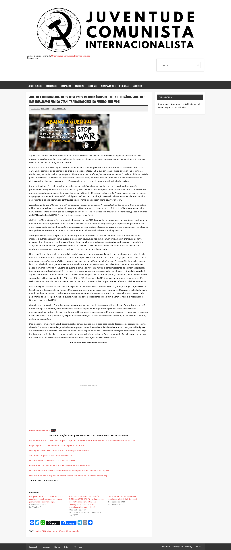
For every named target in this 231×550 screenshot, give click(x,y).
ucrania (75, 531)
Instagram (45, 547)
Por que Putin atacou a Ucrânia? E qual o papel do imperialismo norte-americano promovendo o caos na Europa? (82, 440)
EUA (44, 531)
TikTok (57, 547)
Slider (68, 531)
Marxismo (79, 86)
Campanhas (66, 86)
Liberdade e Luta (59, 108)
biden (38, 531)
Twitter (67, 547)
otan (49, 531)
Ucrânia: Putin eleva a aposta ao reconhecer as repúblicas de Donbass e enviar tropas (69, 475)
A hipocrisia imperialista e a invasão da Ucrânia (51, 455)
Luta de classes (35, 86)
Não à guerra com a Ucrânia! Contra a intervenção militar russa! (59, 450)
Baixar (53, 430)
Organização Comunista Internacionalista (70, 55)
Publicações (51, 86)
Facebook (33, 547)
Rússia (62, 531)
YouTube (78, 547)
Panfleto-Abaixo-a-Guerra (39, 430)
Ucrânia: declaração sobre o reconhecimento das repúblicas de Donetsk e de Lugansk (69, 470)
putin (55, 531)
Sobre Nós (92, 86)
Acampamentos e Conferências (115, 86)
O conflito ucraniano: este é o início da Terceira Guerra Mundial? (59, 465)
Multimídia (137, 86)
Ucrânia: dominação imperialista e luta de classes (52, 460)
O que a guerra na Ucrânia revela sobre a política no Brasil (56, 445)
